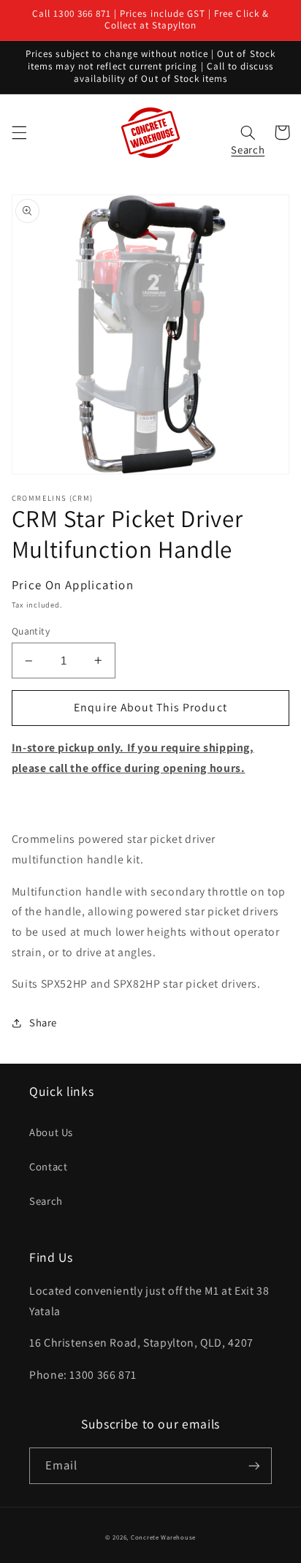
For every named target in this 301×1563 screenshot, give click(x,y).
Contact (48, 1166)
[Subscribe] (254, 1465)
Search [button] (247, 146)
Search (46, 1201)
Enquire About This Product (150, 707)
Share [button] (43, 1022)
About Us (51, 1132)
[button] (19, 132)
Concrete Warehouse (163, 1537)
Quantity (31, 630)
